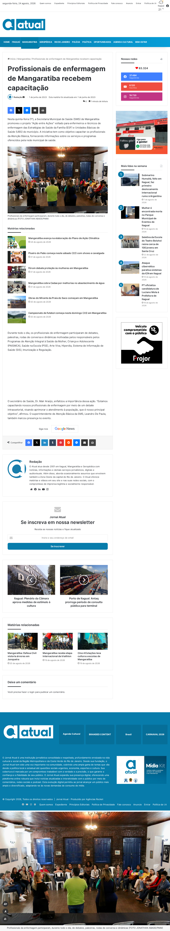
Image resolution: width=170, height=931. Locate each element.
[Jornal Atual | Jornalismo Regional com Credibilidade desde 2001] (23, 24)
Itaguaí (16, 42)
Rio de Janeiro (62, 42)
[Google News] (64, 429)
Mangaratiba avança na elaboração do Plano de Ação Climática (63, 238)
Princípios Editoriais (76, 3)
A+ (5, 904)
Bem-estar (141, 42)
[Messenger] (27, 110)
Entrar (138, 3)
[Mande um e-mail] (24, 97)
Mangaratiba (29, 42)
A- (5, 919)
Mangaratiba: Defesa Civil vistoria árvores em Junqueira (22, 656)
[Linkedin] (44, 442)
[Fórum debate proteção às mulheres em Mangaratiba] (17, 272)
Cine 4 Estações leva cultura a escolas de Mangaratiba (89, 656)
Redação (18, 97)
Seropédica (46, 42)
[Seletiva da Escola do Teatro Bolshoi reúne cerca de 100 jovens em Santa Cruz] (130, 242)
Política (86, 42)
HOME (7, 42)
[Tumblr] (52, 442)
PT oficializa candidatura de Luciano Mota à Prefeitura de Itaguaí (150, 292)
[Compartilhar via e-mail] (35, 110)
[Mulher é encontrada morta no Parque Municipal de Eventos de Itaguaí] (130, 212)
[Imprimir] (43, 110)
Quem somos (45, 3)
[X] (19, 110)
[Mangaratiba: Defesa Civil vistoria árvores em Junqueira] (23, 641)
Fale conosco (117, 3)
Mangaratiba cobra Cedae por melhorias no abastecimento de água (66, 283)
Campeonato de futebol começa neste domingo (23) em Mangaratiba (67, 312)
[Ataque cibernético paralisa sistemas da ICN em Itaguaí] (130, 267)
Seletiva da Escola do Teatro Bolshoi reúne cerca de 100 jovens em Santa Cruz (152, 244)
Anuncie (129, 3)
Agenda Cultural (123, 42)
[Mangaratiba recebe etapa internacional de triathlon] (58, 641)
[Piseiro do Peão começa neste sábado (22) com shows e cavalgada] (17, 257)
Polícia (76, 42)
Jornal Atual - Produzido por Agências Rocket (79, 799)
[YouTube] (43, 489)
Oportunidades (102, 42)
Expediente (59, 3)
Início (13, 59)
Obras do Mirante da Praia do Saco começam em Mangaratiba (63, 298)
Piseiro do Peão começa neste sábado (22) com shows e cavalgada (66, 253)
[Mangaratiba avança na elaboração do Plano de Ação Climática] (17, 242)
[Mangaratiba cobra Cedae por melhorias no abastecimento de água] (17, 287)
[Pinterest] (60, 442)
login (32, 692)
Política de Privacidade (98, 3)
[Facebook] (11, 110)
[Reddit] (68, 442)
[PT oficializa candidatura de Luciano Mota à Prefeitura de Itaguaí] (130, 290)
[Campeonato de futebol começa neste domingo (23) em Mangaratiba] (17, 317)
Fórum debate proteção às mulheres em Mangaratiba (58, 268)
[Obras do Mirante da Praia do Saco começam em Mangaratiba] (17, 302)
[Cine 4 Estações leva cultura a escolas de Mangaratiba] (93, 641)
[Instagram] (47, 489)
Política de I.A (150, 3)
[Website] (31, 489)
